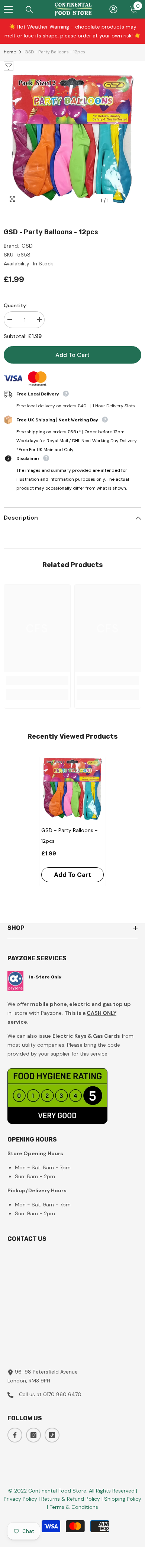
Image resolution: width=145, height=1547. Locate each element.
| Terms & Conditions (72, 1507)
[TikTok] (52, 1435)
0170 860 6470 (62, 1394)
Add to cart (72, 355)
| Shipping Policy (121, 1498)
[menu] (8, 9)
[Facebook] (14, 1435)
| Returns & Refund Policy (70, 1498)
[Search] (29, 9)
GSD (27, 245)
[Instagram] (33, 1435)
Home (10, 52)
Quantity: (15, 305)
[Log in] (113, 9)
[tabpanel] (72, 821)
